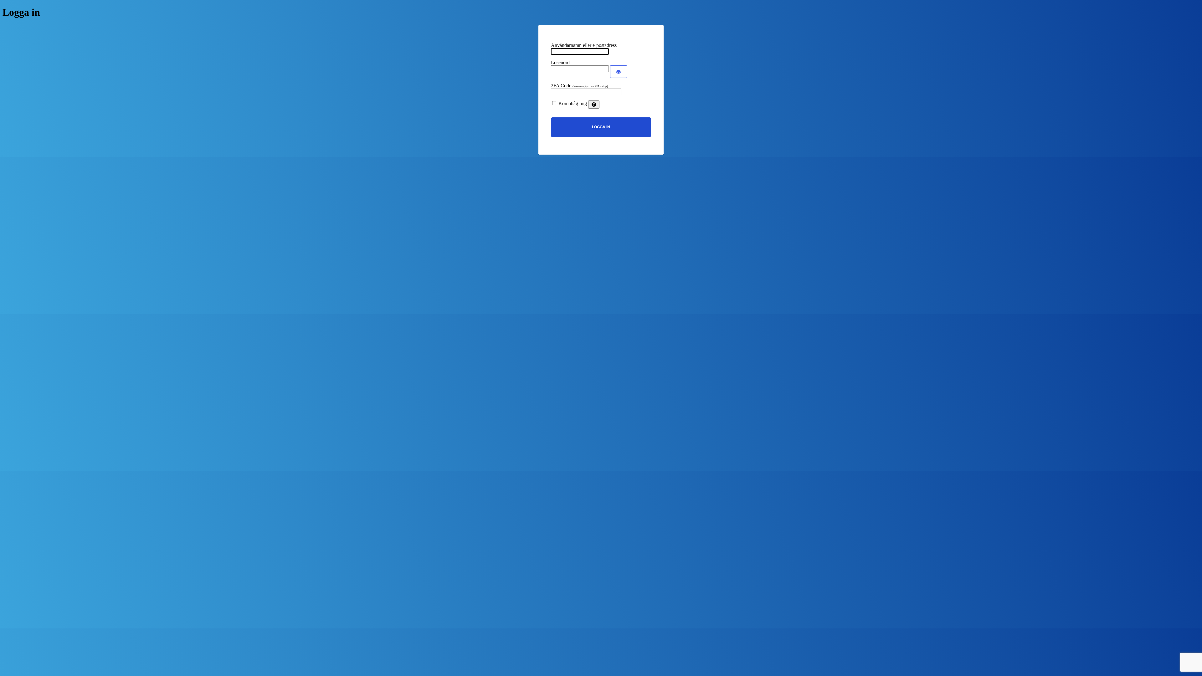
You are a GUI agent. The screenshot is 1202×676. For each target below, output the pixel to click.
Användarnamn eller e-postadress (584, 45)
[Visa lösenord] (618, 71)
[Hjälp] (593, 104)
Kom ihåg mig (572, 103)
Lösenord (560, 62)
